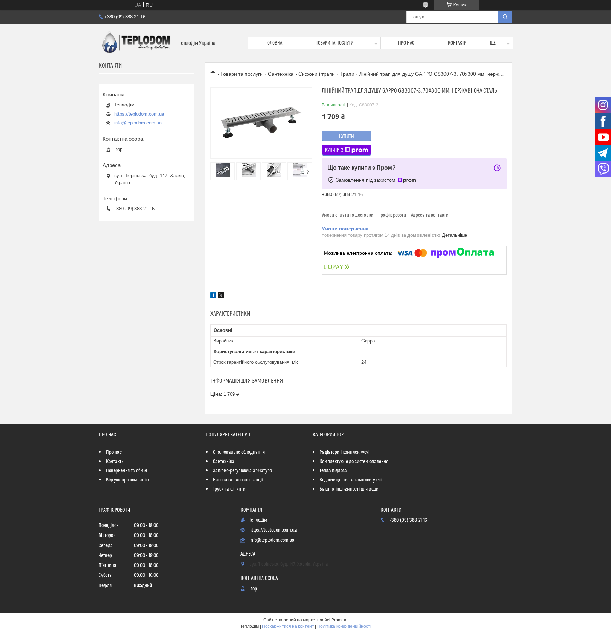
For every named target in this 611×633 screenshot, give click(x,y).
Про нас (406, 43)
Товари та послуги (335, 43)
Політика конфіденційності (344, 626)
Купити (346, 136)
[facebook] (213, 296)
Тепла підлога (333, 471)
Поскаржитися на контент (288, 626)
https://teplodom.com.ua (139, 114)
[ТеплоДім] (136, 43)
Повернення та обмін (126, 471)
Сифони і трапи (316, 74)
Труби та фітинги (229, 489)
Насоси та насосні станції (238, 480)
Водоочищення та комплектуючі (351, 480)
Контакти (457, 43)
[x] (221, 296)
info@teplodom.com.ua (138, 122)
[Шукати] (505, 17)
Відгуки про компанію (127, 480)
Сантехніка (280, 74)
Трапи (347, 74)
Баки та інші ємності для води (349, 489)
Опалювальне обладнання (239, 452)
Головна (273, 43)
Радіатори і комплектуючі (344, 452)
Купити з (334, 150)
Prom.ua (339, 619)
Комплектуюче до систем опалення (354, 461)
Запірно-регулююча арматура (242, 471)
